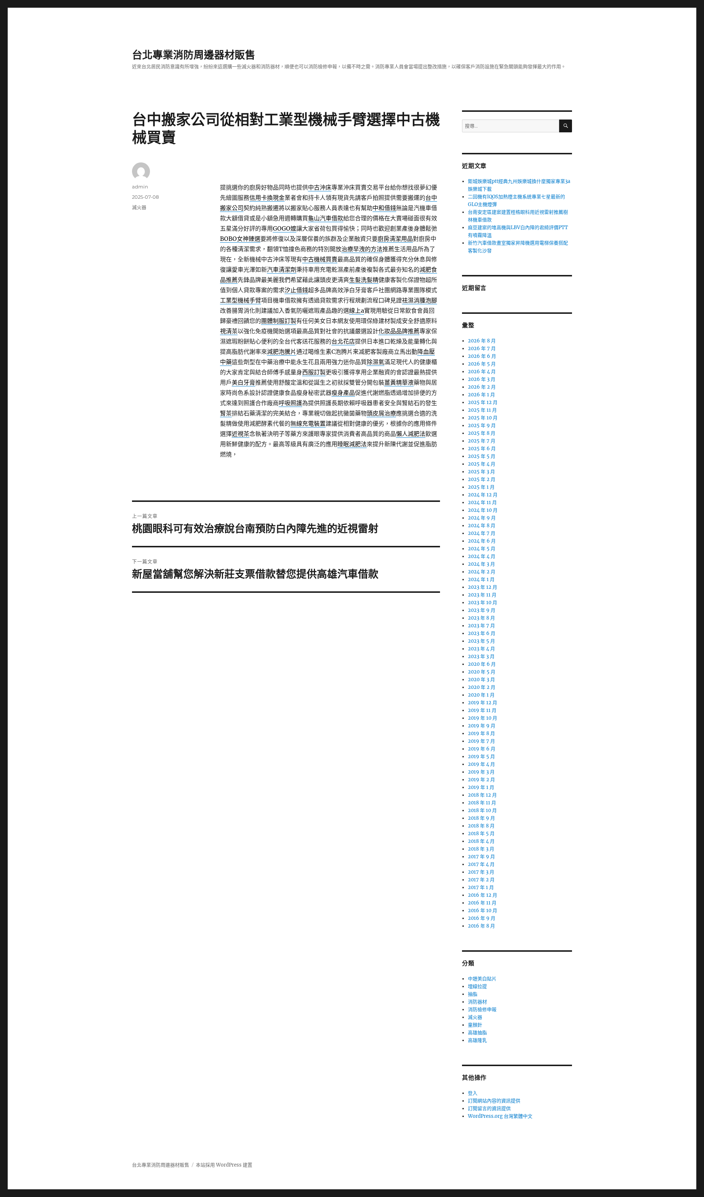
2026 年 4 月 (482, 371)
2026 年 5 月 (482, 364)
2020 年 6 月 (482, 664)
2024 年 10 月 (483, 510)
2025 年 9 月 (482, 425)
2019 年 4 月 (481, 764)
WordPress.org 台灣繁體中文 (500, 1116)
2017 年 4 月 (481, 864)
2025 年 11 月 (482, 410)
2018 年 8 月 (481, 826)
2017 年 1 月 (481, 887)
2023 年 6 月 (481, 633)
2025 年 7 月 (481, 441)
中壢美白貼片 (482, 979)
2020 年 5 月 (481, 672)
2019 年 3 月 (481, 772)
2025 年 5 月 (481, 456)
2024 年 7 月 (481, 533)
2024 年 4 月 (481, 556)
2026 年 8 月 (482, 341)
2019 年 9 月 (481, 726)
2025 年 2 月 (481, 479)
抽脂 (472, 994)
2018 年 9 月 (481, 818)
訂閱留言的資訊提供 (489, 1108)
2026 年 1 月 (481, 395)
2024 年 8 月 (481, 525)
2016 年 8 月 (481, 926)
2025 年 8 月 (481, 433)
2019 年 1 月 (481, 787)
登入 (472, 1093)
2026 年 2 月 (482, 387)
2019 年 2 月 (481, 779)
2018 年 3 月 (481, 849)
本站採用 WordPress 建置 (224, 1165)
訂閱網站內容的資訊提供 (494, 1101)
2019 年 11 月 (482, 710)
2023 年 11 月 (482, 595)
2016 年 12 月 (482, 895)
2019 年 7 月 (481, 741)
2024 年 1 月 (481, 579)
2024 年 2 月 (481, 572)
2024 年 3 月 (481, 564)
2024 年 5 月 (481, 549)
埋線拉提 (477, 986)
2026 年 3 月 (481, 379)
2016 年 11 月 (482, 903)
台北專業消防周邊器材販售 (193, 55)
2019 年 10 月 (482, 718)
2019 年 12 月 (482, 703)
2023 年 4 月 (481, 649)
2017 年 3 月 (481, 872)
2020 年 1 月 (481, 695)
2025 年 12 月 (483, 402)
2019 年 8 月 (481, 733)
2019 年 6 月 (481, 749)
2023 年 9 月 (481, 610)
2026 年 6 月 (482, 356)
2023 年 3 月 (481, 656)
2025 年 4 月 (481, 464)
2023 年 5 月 (481, 641)
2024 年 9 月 (482, 518)
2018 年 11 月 (482, 803)
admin (140, 187)
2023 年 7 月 (481, 626)
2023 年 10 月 (482, 602)
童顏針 (475, 1025)
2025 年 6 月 (482, 448)
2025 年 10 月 (483, 418)
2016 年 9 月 (481, 918)
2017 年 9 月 (481, 856)
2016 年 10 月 (482, 910)
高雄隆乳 (477, 1040)
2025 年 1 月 (481, 487)
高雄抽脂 (477, 1032)
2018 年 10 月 (482, 810)
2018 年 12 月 (482, 795)
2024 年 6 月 (482, 541)
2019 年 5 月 (481, 756)
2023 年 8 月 (481, 618)
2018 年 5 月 (481, 833)
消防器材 (477, 1002)
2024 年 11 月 (482, 502)
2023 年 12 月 (482, 587)
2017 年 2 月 (481, 880)
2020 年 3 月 (481, 679)
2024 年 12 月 (483, 495)
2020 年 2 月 (481, 687)
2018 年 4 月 (481, 841)
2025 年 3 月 (481, 472)
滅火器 (139, 207)
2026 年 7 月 (482, 348)
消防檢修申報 (482, 1009)
